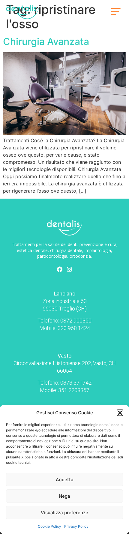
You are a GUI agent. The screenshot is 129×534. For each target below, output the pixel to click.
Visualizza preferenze (64, 512)
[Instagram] (69, 269)
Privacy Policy (76, 526)
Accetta (65, 479)
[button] (120, 413)
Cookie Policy (49, 526)
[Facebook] (59, 269)
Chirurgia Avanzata (46, 41)
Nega (64, 496)
